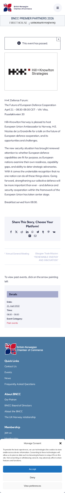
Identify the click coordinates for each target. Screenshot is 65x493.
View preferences (32, 486)
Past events (12, 323)
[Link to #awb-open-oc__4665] (57, 7)
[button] (60, 443)
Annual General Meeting (17, 253)
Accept (32, 469)
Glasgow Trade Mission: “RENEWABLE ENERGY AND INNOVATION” (46, 257)
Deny (32, 477)
